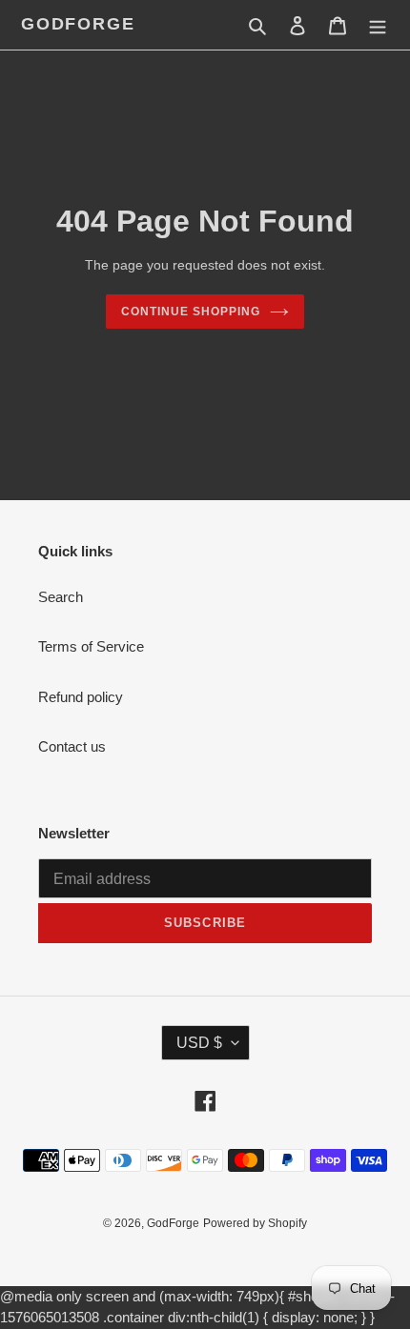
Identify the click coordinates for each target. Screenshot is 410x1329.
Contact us (72, 746)
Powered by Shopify (255, 1223)
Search (60, 597)
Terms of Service (91, 646)
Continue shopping (190, 311)
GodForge (77, 23)
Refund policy (80, 697)
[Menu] (378, 25)
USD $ (199, 1043)
